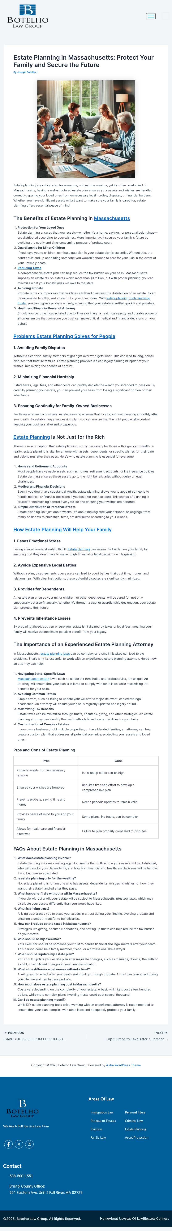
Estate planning (79, 549)
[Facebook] (8, 1144)
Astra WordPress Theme (123, 1065)
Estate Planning (31, 437)
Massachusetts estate (33, 679)
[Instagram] (29, 1144)
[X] (19, 1144)
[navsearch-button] (165, 16)
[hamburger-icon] (151, 16)
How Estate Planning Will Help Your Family (62, 529)
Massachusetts (112, 218)
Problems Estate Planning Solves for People (64, 336)
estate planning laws (55, 653)
